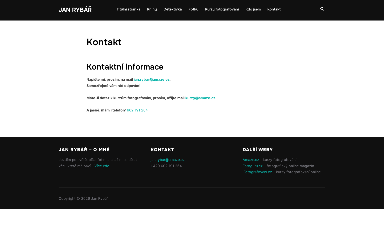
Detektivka (173, 9)
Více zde (101, 166)
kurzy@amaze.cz (200, 98)
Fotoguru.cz (253, 166)
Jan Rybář (75, 10)
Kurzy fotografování (222, 9)
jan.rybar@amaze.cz (152, 79)
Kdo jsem (253, 9)
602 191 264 (137, 110)
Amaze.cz (251, 159)
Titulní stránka (128, 9)
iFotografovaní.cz (257, 172)
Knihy (152, 9)
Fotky (193, 9)
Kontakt (274, 9)
